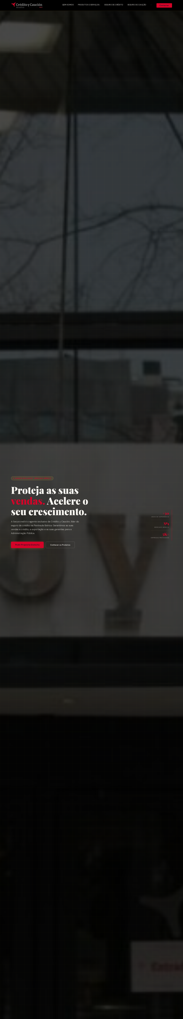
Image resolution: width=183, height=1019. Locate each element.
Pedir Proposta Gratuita (27, 545)
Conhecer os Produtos (60, 545)
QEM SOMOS (68, 5)
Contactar (164, 5)
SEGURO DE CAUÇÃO (137, 5)
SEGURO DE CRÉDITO (113, 5)
